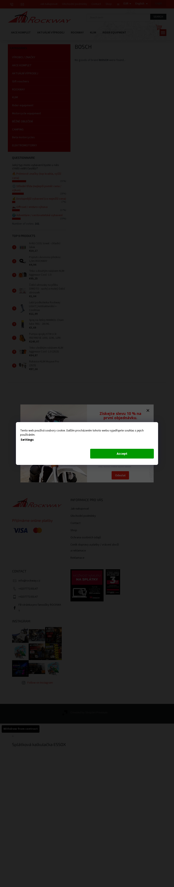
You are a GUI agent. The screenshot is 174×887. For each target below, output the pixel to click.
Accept (122, 453)
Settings (27, 439)
